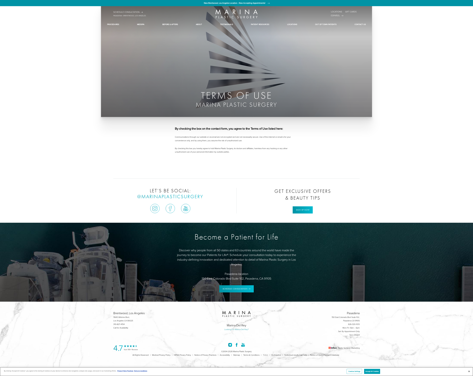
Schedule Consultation (126, 12)
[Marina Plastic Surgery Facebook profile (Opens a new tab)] (170, 208)
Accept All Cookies (372, 371)
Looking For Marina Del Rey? (236, 329)
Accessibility (225, 355)
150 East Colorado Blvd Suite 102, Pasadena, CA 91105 (236, 278)
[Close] (469, 371)
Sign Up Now (303, 210)
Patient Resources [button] (260, 24)
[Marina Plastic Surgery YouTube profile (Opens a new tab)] (185, 208)
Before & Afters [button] (170, 24)
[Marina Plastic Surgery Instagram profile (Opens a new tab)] (155, 208)
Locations (336, 11)
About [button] (199, 24)
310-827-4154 (119, 324)
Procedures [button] (113, 24)
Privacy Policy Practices (125, 371)
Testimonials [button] (226, 24)
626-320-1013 (354, 324)
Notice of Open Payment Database (324, 355)
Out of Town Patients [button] (326, 24)
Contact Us (360, 24)
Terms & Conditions (251, 355)
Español (335, 15)
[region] (236, 371)
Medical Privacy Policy (161, 355)
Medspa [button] (140, 24)
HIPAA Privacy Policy (182, 355)
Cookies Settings (354, 371)
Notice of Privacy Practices (205, 355)
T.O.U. (265, 355)
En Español (276, 355)
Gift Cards (351, 11)
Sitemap (236, 355)
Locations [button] (292, 24)
